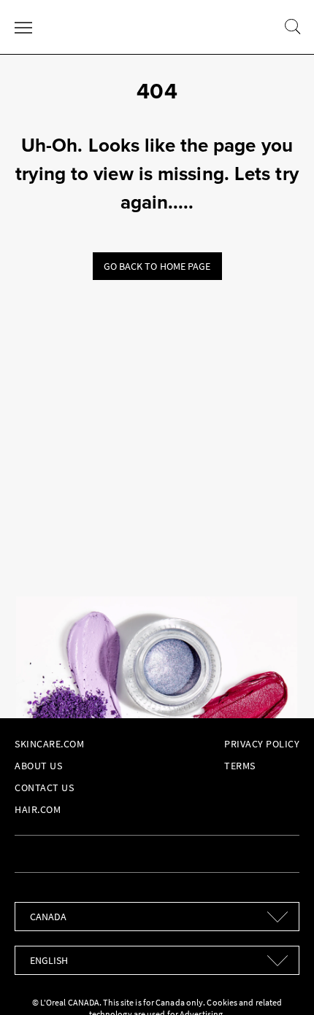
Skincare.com (49, 743)
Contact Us (44, 787)
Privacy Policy (261, 743)
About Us (38, 765)
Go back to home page (157, 266)
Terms (240, 765)
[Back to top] (280, 981)
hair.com (38, 809)
